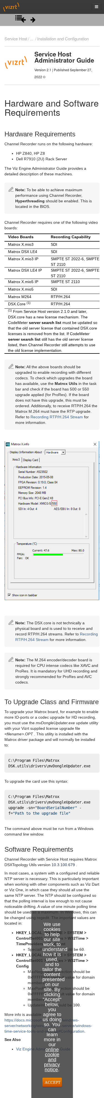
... (31, 38)
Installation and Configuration (63, 38)
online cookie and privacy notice (52, 1059)
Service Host (15, 38)
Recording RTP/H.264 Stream (57, 417)
